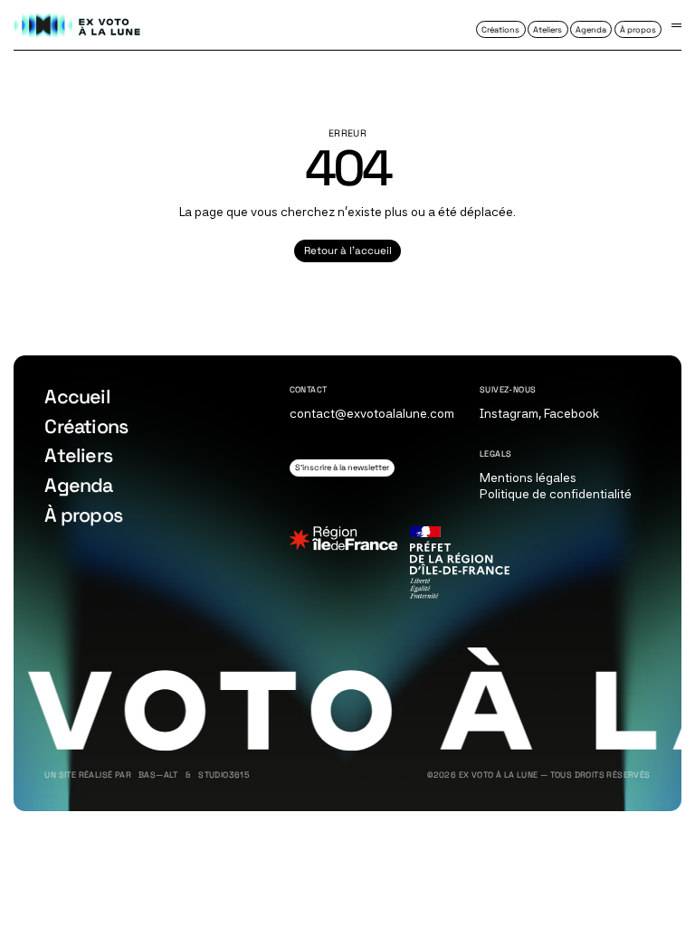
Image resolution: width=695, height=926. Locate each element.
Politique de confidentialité (556, 494)
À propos (83, 515)
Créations (86, 426)
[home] (78, 25)
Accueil (76, 396)
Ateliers (78, 455)
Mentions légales (528, 477)
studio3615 (224, 775)
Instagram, (511, 413)
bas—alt (158, 775)
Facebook (571, 413)
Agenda (78, 485)
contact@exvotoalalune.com (372, 413)
